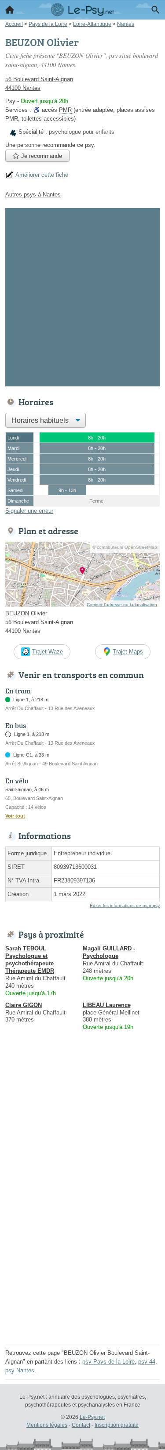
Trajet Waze (47, 651)
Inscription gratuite (117, 1425)
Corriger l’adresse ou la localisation (122, 604)
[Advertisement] (82, 295)
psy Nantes (19, 1370)
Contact (81, 1425)
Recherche (155, 9)
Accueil (9, 9)
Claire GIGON (23, 1005)
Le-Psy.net (92, 1417)
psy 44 (146, 1361)
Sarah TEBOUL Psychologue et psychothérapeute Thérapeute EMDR (29, 959)
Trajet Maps (128, 651)
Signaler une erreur (29, 510)
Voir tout (15, 815)
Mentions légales (46, 1425)
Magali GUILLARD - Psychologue (109, 952)
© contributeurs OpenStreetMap (124, 547)
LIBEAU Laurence (107, 1005)
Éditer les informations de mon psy (125, 905)
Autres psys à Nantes (33, 194)
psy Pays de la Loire (108, 1361)
